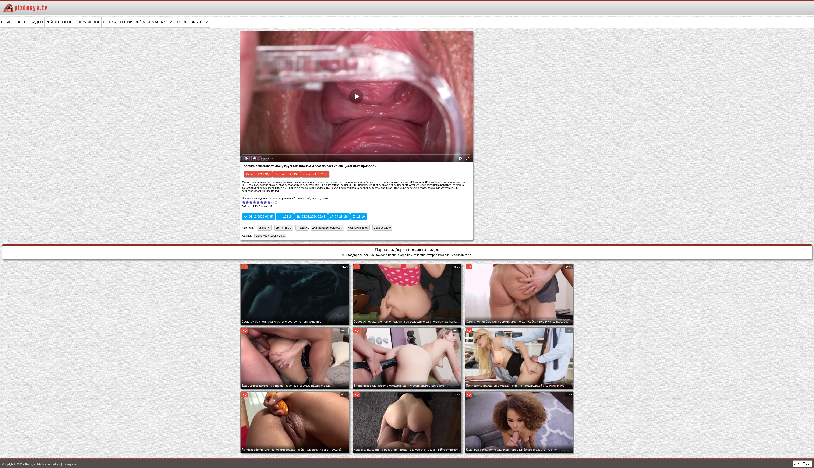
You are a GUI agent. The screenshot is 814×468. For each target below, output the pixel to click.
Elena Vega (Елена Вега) (269, 236)
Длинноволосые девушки (327, 227)
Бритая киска (283, 227)
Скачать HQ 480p (286, 174)
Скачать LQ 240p (258, 174)
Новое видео (29, 22)
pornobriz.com (193, 22)
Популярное (87, 22)
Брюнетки (264, 227)
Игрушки (302, 227)
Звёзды (142, 22)
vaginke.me (163, 22)
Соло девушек (382, 227)
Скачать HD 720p (315, 174)
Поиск (7, 22)
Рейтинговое (59, 22)
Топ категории (117, 22)
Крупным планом (358, 227)
